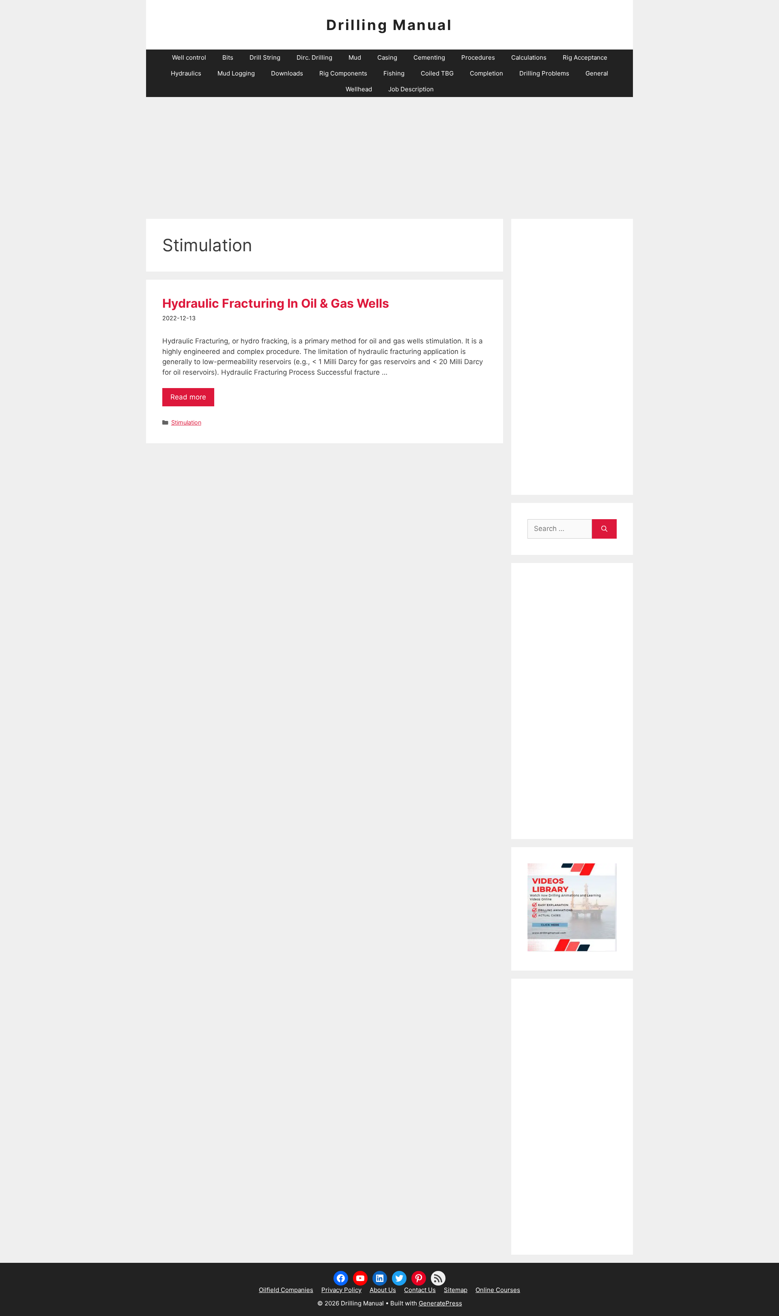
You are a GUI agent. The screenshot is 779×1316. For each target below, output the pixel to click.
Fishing (394, 73)
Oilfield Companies (286, 1290)
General (596, 73)
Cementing (429, 57)
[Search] (604, 529)
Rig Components (343, 73)
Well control (189, 57)
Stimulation (186, 422)
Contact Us (420, 1290)
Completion (486, 73)
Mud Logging (236, 73)
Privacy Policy (341, 1290)
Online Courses (498, 1290)
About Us (383, 1290)
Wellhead (359, 89)
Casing (387, 57)
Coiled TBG (437, 73)
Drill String (265, 57)
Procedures (478, 57)
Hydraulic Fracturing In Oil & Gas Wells (275, 303)
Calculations (529, 57)
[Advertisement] (389, 154)
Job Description (411, 89)
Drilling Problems (544, 73)
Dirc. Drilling (314, 57)
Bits (227, 57)
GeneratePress (440, 1303)
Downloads (287, 73)
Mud (355, 57)
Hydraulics (186, 73)
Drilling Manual (389, 24)
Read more (188, 397)
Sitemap (455, 1290)
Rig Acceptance (585, 57)
